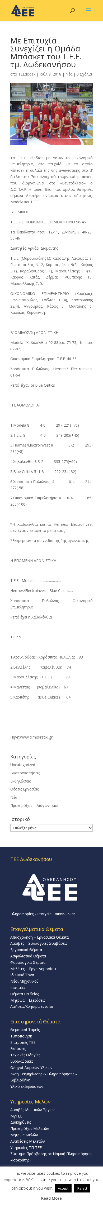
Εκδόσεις (18, 1048)
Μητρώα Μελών (24, 1134)
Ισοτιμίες (17, 987)
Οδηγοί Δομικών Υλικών (31, 1067)
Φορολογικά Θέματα (27, 962)
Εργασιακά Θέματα (26, 949)
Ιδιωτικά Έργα (22, 974)
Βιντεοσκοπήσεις (25, 772)
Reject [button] (82, 1188)
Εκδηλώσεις (20, 781)
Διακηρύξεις (20, 1122)
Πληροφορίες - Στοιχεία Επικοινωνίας (42, 913)
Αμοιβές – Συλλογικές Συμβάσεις (38, 943)
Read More (51, 1198)
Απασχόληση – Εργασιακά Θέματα (39, 937)
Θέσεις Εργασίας (24, 789)
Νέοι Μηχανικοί (24, 981)
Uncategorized (22, 764)
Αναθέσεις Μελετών (27, 1141)
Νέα (68, 74)
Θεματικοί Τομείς (25, 1029)
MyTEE (16, 1116)
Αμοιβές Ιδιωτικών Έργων (32, 1109)
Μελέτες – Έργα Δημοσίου (33, 968)
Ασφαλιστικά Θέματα (28, 955)
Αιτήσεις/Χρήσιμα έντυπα (31, 1006)
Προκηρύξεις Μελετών (29, 1128)
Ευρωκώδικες (21, 1061)
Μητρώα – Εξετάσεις (27, 1000)
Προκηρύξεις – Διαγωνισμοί (34, 805)
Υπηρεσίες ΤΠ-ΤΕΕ (26, 1147)
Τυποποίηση (21, 1036)
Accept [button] (63, 1188)
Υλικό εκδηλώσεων (26, 1086)
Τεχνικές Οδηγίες (25, 1054)
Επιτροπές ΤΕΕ (22, 1042)
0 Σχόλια (84, 74)
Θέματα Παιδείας (24, 993)
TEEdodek (26, 74)
